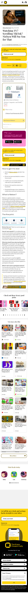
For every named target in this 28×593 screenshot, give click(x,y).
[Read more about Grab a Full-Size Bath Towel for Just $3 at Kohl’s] (20, 364)
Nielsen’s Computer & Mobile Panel (11, 74)
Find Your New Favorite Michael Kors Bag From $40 (20, 425)
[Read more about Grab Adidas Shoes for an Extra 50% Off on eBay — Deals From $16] (7, 419)
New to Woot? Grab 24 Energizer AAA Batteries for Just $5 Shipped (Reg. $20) (7, 446)
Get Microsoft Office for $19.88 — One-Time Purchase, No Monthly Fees (20, 407)
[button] (24, 560)
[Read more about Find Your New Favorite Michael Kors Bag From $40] (20, 419)
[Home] (5, 2)
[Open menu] (2, 2)
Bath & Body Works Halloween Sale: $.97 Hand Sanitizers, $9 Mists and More (7, 353)
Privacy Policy (18, 59)
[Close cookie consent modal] (25, 573)
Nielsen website (13, 172)
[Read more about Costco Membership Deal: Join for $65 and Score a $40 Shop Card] (20, 328)
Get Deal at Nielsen (9, 120)
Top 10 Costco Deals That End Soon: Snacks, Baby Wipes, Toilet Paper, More (20, 389)
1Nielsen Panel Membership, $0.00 (14, 113)
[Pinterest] (16, 65)
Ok (14, 582)
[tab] (11, 482)
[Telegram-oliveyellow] (14, 286)
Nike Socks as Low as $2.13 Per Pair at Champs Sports (7, 370)
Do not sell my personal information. (17, 579)
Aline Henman (7, 28)
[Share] (20, 65)
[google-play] (20, 555)
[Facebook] (13, 65)
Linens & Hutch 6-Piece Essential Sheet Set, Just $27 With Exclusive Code (20, 446)
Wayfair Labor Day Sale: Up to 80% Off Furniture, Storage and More (6, 389)
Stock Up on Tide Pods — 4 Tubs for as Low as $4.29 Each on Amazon (7, 334)
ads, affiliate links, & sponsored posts (12, 44)
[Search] (22, 2)
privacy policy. (8, 578)
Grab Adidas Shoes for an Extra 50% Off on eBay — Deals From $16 (7, 425)
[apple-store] (8, 555)
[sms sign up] (14, 165)
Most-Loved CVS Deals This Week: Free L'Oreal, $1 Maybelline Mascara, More (7, 407)
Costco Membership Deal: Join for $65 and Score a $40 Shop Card (20, 334)
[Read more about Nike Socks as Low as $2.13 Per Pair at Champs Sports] (7, 364)
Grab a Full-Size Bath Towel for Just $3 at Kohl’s (20, 370)
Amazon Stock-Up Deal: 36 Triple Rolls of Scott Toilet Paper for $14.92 (20, 353)
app (10, 228)
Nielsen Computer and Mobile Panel (13, 103)
